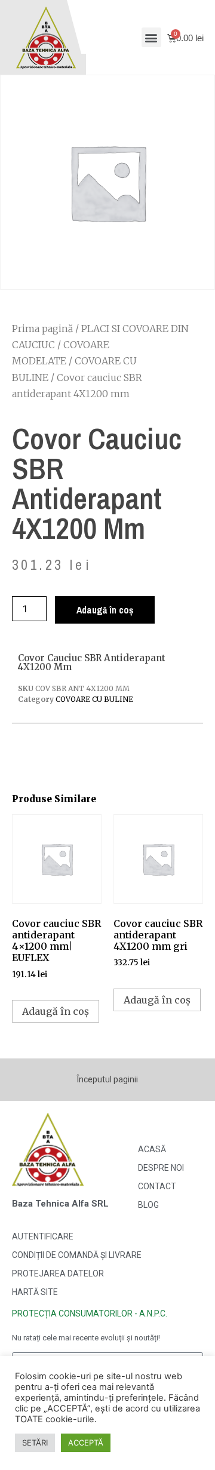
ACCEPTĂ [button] (85, 1442)
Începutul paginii (107, 1079)
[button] (151, 37)
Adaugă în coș (104, 609)
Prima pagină (42, 328)
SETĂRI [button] (35, 1442)
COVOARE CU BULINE (94, 699)
